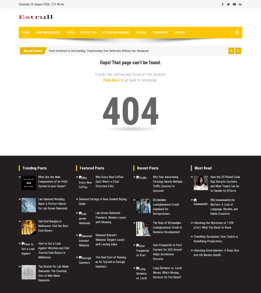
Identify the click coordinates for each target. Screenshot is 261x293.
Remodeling (160, 32)
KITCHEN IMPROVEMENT (116, 32)
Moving (141, 32)
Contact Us (88, 32)
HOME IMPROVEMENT (48, 32)
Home (26, 32)
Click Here (111, 80)
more (70, 32)
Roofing (179, 32)
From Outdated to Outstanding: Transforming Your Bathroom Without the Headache (99, 50)
